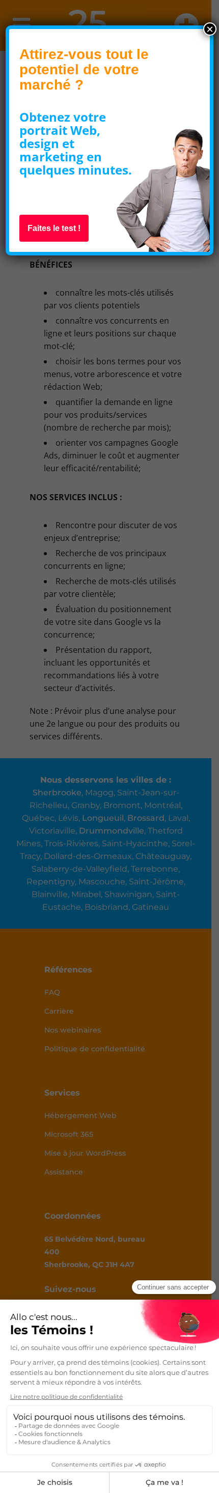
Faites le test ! (54, 228)
